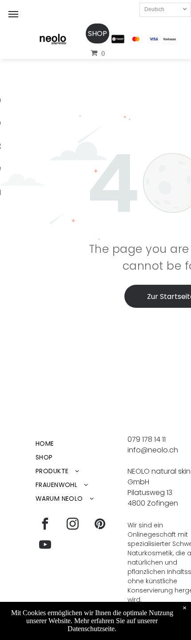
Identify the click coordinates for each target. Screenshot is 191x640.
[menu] (13, 14)
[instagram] (72, 524)
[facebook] (45, 524)
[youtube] (45, 545)
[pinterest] (100, 524)
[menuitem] (79, 444)
